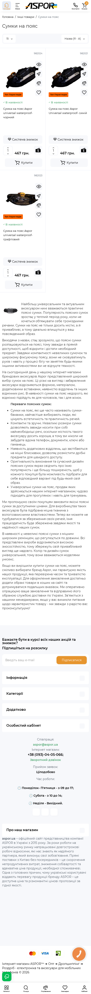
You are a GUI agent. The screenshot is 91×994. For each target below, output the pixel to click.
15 (7, 38)
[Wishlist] (38, 92)
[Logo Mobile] (41, 6)
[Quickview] (38, 64)
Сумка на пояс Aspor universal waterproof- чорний (18, 113)
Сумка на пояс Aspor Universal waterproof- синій (68, 111)
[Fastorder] (38, 73)
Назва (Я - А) (73, 38)
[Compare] (38, 83)
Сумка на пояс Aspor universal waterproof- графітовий (18, 235)
